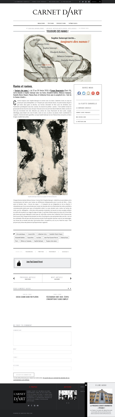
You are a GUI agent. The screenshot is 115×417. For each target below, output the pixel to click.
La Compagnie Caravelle (83, 108)
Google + (65, 251)
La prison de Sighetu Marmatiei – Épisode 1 (101, 407)
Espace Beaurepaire (57, 90)
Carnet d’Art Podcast (83, 112)
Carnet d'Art (31, 234)
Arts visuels (72, 28)
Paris (16, 241)
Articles (49, 28)
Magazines (41, 23)
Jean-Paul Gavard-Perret (36, 28)
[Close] (86, 385)
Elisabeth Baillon (20, 237)
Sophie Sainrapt (38, 241)
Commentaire (17, 330)
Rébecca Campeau (26, 241)
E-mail (15, 357)
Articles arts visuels (60, 28)
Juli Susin (57, 278)
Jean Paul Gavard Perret (51, 237)
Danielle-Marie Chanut (55, 234)
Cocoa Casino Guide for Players (27, 297)
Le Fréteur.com (81, 121)
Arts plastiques (20, 234)
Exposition (30, 237)
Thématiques (73, 23)
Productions (61, 23)
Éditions (51, 23)
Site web (16, 365)
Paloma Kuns (64, 237)
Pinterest (52, 251)
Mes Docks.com (81, 117)
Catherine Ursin (42, 234)
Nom (15, 349)
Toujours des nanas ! (22, 90)
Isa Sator (38, 237)
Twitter (41, 251)
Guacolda (28, 278)
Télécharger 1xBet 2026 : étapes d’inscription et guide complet (57, 298)
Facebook (29, 251)
